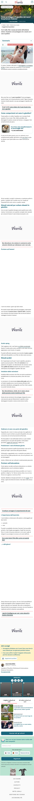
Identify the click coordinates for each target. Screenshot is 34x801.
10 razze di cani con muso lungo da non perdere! (23, 716)
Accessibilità (17, 797)
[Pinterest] (21, 680)
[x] (15, 680)
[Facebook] (12, 680)
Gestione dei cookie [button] (17, 794)
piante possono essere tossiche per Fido (13, 393)
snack (27, 478)
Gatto (16, 753)
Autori (17, 782)
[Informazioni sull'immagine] (32, 7)
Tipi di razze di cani (18, 714)
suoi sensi (25, 137)
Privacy (17, 788)
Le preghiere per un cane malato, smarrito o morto (22, 725)
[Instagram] (18, 680)
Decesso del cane (18, 722)
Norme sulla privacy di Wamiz (7, 764)
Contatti (17, 785)
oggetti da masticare (12, 442)
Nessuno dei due (25, 753)
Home (4, 25)
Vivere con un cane (14, 25)
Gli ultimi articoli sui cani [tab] (25, 701)
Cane (8, 753)
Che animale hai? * (17, 749)
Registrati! (17, 759)
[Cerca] (6, 2)
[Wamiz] (19, 2)
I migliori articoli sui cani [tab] (9, 701)
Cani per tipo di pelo (18, 705)
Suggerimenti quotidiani (8, 27)
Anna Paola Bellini (13, 21)
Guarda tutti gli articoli (17, 733)
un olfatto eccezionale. (24, 346)
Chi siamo (17, 779)
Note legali (17, 791)
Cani (8, 25)
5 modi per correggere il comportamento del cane (16, 511)
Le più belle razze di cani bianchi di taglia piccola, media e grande (23, 708)
